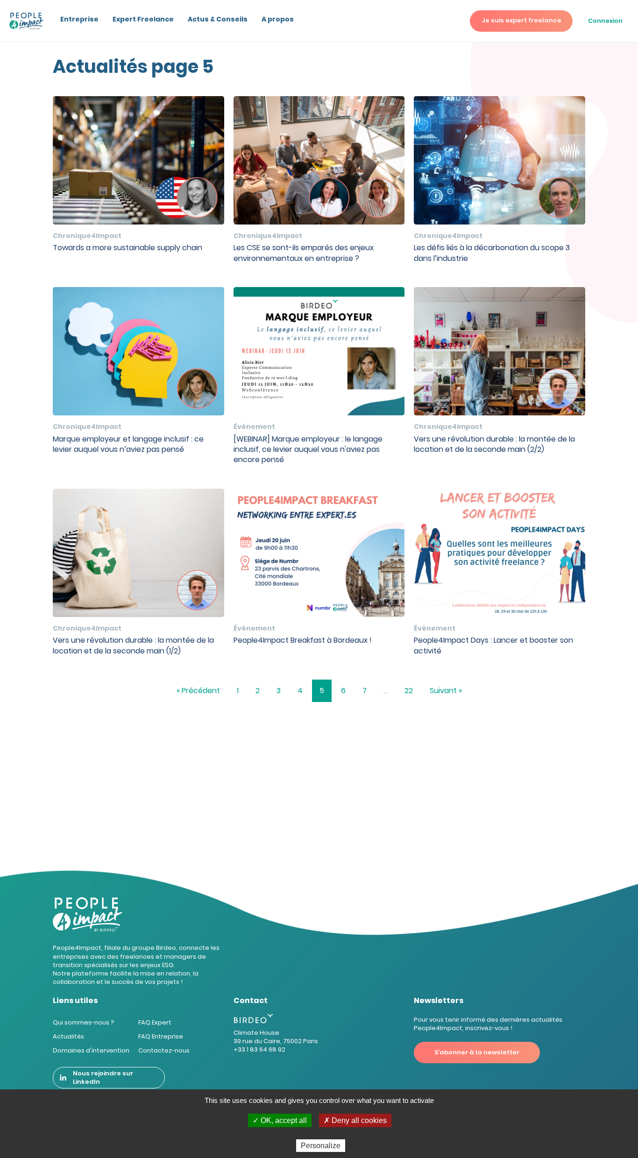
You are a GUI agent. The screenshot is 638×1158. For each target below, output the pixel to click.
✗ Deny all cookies (355, 1120)
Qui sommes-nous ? (83, 1022)
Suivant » (446, 690)
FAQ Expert (154, 1022)
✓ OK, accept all (280, 1120)
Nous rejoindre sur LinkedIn (103, 1077)
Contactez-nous (164, 1050)
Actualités (68, 1036)
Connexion (605, 20)
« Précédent (198, 690)
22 (408, 690)
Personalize (320, 1146)
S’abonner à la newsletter (476, 1052)
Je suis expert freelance (521, 20)
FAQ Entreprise (160, 1036)
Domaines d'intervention (91, 1050)
